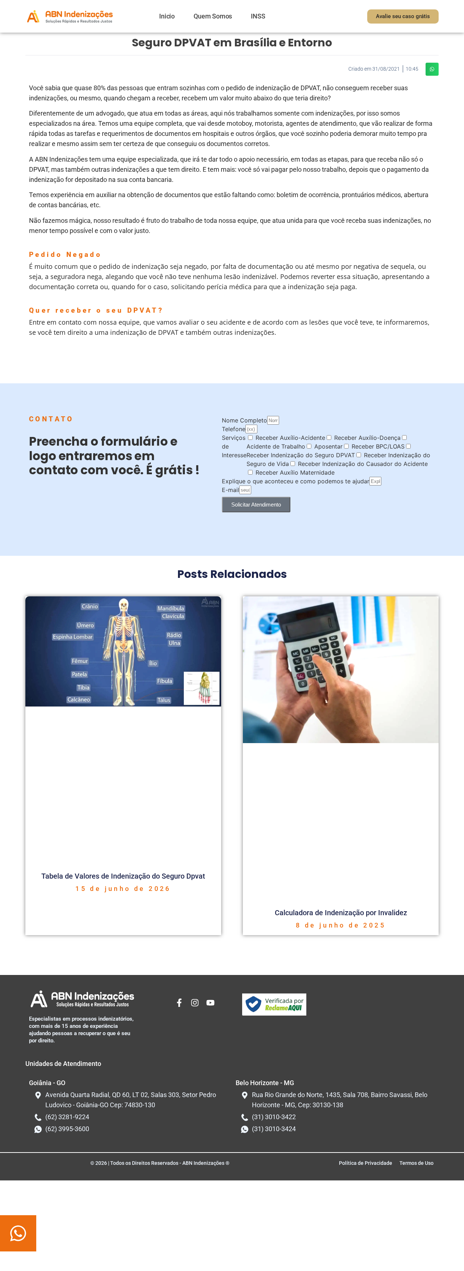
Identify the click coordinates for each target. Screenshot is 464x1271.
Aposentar (328, 446)
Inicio (167, 16)
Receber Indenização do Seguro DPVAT (300, 455)
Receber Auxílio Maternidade (295, 472)
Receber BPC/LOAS (378, 446)
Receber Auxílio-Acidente (290, 437)
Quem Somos (213, 16)
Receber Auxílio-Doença (367, 437)
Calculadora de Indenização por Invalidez (341, 912)
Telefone (233, 429)
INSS (258, 16)
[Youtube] (210, 1003)
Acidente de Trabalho (275, 446)
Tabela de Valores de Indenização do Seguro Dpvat (123, 876)
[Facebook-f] (179, 1003)
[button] (432, 69)
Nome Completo (244, 420)
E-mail (230, 489)
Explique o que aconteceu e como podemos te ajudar (295, 481)
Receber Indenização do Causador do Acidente (363, 463)
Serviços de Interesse (234, 446)
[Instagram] (195, 1003)
